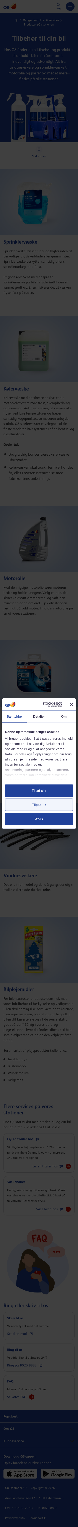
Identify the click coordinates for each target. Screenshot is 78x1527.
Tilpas (36, 805)
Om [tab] (64, 716)
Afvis (39, 819)
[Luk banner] (71, 704)
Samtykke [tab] (14, 716)
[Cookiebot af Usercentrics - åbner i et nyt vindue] (45, 704)
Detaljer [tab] (39, 716)
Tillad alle (39, 790)
